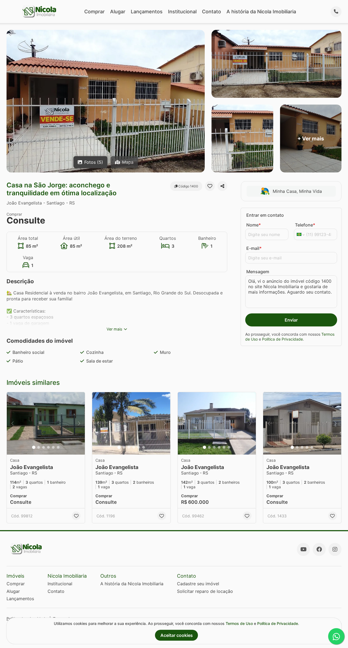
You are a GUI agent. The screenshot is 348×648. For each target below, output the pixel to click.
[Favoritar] (210, 186)
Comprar (94, 11)
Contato (211, 11)
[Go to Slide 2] (38, 447)
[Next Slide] (79, 423)
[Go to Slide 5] (53, 447)
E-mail (254, 248)
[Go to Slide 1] (33, 447)
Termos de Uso (239, 623)
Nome (253, 225)
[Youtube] (303, 549)
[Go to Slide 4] (48, 447)
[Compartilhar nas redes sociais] (222, 186)
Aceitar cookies (176, 635)
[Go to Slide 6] (58, 447)
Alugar (117, 11)
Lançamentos (147, 11)
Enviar (291, 320)
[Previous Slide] (12, 423)
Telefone (305, 225)
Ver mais (114, 329)
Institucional (182, 11)
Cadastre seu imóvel (198, 583)
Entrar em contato (265, 215)
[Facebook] (319, 549)
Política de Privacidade (282, 339)
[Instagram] (334, 549)
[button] (46, 423)
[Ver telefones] (336, 11)
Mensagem (257, 271)
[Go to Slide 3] (43, 447)
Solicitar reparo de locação (205, 591)
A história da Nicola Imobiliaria (261, 11)
